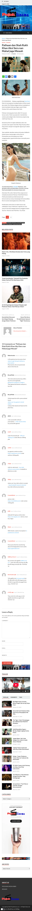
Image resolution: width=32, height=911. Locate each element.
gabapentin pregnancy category (16, 382)
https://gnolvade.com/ (14, 548)
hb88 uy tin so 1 (12, 557)
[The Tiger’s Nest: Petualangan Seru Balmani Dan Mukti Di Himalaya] (7, 720)
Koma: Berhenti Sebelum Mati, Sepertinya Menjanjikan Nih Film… (21, 712)
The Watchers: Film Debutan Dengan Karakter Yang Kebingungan (21, 776)
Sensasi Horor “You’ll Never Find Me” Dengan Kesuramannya (20, 785)
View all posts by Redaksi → (20, 331)
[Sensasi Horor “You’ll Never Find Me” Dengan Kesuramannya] (7, 784)
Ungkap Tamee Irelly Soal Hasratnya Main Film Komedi (21, 748)
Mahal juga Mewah (7, 224)
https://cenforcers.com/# (14, 453)
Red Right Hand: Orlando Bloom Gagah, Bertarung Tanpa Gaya (21, 703)
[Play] (4, 691)
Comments (14, 697)
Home (3, 38)
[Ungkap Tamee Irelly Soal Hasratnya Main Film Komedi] (7, 748)
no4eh (9, 447)
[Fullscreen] (28, 691)
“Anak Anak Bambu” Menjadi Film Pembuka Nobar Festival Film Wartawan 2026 (15, 279)
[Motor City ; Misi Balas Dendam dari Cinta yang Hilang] (16, 241)
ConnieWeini (11, 495)
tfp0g (9, 479)
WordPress (10, 909)
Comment (5, 620)
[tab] (5, 697)
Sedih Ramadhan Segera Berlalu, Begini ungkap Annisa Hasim (21, 730)
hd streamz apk (12, 574)
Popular (5, 697)
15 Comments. (20, 53)
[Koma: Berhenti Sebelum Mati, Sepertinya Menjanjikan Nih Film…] (7, 711)
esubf (9, 432)
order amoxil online (20, 421)
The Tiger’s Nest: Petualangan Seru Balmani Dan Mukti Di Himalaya (21, 721)
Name (3, 641)
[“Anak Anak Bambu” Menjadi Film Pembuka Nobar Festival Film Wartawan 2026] (16, 268)
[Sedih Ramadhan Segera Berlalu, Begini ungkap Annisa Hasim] (7, 729)
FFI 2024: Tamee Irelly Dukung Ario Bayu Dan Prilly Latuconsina (21, 767)
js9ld (9, 511)
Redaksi (14, 53)
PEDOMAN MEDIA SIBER (9, 886)
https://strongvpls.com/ (14, 516)
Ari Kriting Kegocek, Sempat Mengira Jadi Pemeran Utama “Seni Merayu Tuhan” (14, 305)
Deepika (15, 186)
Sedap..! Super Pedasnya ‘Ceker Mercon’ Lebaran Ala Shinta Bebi (20, 757)
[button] (3, 909)
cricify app (11, 592)
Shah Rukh (27, 101)
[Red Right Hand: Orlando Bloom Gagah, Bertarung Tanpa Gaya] (7, 701)
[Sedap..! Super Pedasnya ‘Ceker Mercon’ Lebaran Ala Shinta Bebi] (7, 756)
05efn (9, 527)
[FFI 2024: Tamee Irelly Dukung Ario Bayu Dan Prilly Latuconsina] (7, 765)
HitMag (17, 909)
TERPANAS (8, 42)
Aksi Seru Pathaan (11, 222)
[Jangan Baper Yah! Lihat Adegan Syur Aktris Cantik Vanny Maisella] (7, 738)
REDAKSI (4, 889)
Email (3, 648)
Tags (20, 697)
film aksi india (20, 222)
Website (4, 655)
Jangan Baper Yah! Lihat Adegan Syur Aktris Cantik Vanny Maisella (20, 740)
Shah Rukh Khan (17, 224)
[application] (16, 685)
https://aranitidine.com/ (14, 501)
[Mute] (25, 691)
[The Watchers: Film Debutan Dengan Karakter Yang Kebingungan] (7, 775)
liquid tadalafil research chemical (17, 485)
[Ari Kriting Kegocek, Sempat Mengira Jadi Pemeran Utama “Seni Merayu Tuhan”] (16, 294)
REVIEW (3, 42)
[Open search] (28, 33)
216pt (9, 463)
